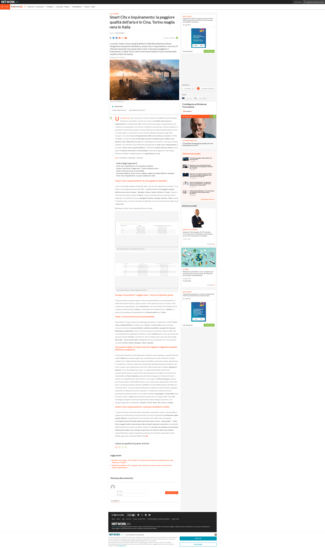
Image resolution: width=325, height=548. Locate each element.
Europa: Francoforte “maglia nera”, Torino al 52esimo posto (137, 168)
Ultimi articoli (31, 6)
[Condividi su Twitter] (110, 37)
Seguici (130, 515)
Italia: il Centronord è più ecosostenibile (130, 171)
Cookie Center (175, 519)
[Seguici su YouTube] (149, 515)
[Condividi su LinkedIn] (113, 37)
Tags (123, 519)
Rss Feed (128, 519)
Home (111, 33)
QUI (116, 158)
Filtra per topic (188, 116)
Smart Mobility (119, 33)
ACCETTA (198, 538)
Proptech (87, 6)
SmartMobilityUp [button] (76, 6)
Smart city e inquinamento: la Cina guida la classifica (134, 166)
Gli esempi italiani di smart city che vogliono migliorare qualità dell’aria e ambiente (145, 173)
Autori (118, 519)
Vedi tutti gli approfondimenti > (208, 199)
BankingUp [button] (50, 6)
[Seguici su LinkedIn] (138, 515)
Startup (93, 6)
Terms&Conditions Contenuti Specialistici (158, 519)
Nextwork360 (115, 526)
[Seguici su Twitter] (142, 515)
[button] (5, 6)
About (113, 519)
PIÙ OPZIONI (198, 544)
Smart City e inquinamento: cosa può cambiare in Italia (135, 176)
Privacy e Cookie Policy (139, 519)
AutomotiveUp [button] (40, 6)
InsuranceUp (59, 6)
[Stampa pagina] (119, 37)
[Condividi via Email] (125, 37)
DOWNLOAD (209, 51)
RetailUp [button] (66, 6)
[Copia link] (122, 37)
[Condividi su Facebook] (116, 37)
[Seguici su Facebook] (146, 515)
